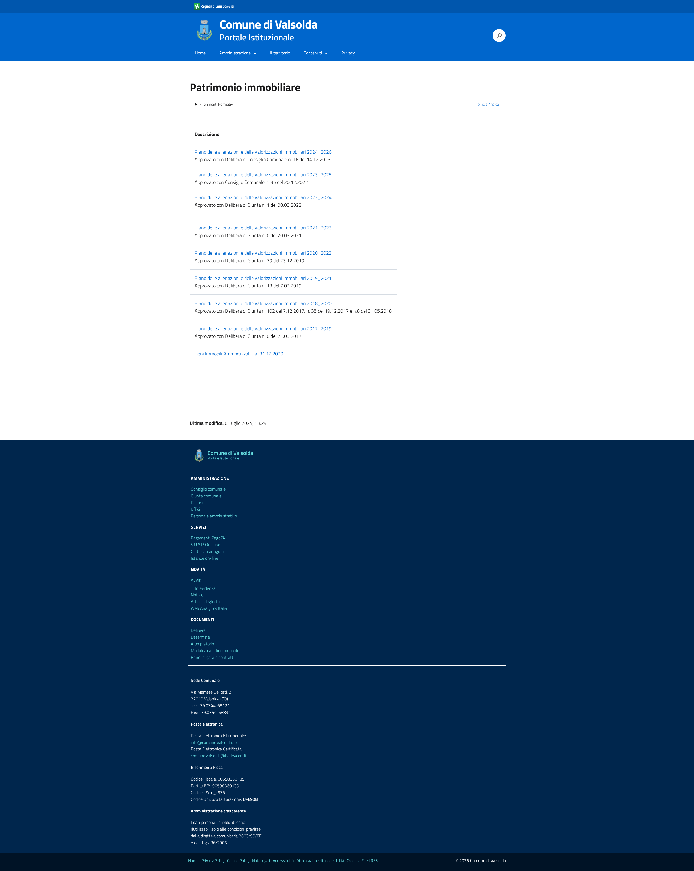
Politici (197, 502)
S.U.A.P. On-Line (205, 544)
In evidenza (205, 588)
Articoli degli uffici (206, 601)
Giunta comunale (206, 496)
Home (200, 53)
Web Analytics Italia (209, 608)
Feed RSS (369, 860)
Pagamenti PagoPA (208, 538)
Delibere (198, 630)
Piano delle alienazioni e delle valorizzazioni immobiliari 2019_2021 (263, 278)
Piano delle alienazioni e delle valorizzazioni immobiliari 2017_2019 (263, 328)
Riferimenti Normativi (216, 104)
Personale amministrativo (214, 516)
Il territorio (280, 53)
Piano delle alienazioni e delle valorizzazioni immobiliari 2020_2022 (263, 253)
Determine (200, 637)
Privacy (348, 53)
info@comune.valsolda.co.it (215, 742)
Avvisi (196, 580)
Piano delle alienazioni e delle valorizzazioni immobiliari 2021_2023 (263, 227)
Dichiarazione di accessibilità (320, 860)
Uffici (195, 509)
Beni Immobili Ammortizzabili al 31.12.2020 (239, 353)
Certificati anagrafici (208, 551)
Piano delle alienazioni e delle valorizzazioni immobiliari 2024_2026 (263, 152)
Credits (353, 860)
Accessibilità (283, 860)
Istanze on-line (204, 558)
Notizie (197, 594)
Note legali (261, 860)
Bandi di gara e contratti (212, 657)
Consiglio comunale (208, 489)
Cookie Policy (238, 860)
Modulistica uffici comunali (214, 650)
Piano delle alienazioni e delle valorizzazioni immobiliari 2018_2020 (263, 303)
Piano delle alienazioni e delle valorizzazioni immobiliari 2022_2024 (263, 197)
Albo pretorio (202, 643)
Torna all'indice (487, 104)
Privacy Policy (212, 860)
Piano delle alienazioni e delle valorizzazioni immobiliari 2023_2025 (263, 174)
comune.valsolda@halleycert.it (218, 755)
